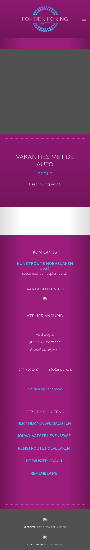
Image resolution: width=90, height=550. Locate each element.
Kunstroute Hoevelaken (44, 448)
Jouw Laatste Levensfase (44, 436)
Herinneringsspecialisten (44, 423)
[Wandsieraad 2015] (83, 44)
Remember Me (44, 473)
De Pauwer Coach (44, 461)
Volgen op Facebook (45, 389)
